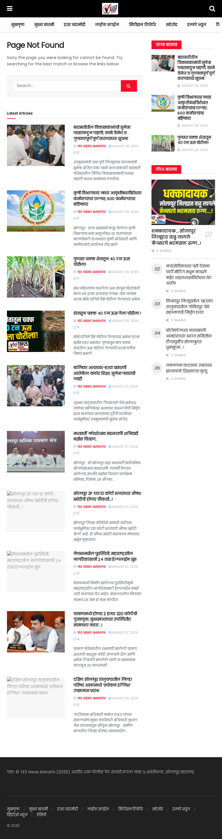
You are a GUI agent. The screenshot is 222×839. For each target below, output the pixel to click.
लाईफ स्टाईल (107, 24)
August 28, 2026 (124, 146)
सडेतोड (171, 24)
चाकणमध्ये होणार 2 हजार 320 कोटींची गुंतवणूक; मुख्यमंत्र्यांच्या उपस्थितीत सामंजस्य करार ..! (105, 619)
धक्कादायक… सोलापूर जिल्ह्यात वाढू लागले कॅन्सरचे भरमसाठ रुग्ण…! (176, 237)
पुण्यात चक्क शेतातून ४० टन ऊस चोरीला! (101, 262)
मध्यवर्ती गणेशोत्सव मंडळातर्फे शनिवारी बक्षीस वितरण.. (105, 436)
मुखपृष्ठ (18, 24)
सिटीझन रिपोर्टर (142, 24)
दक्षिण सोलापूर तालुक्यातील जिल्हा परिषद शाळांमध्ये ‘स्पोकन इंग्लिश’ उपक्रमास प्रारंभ (102, 685)
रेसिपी (41, 815)
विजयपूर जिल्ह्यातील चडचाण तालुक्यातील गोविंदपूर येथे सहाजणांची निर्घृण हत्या (189, 306)
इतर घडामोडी (74, 24)
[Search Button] (129, 86)
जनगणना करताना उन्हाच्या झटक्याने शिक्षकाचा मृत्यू (189, 368)
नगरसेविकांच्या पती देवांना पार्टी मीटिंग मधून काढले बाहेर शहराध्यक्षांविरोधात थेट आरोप (189, 274)
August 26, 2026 (124, 698)
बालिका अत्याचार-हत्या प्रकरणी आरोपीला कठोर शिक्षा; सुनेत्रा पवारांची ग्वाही (104, 373)
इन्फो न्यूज (196, 24)
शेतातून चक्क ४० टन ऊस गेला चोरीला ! (107, 313)
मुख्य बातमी (44, 24)
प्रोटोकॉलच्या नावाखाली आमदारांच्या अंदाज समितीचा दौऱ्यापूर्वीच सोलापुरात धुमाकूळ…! (189, 338)
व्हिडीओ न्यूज (17, 815)
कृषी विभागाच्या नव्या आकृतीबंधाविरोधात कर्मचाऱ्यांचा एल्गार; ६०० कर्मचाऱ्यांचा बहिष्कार (107, 198)
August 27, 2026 (124, 386)
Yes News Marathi (91, 146)
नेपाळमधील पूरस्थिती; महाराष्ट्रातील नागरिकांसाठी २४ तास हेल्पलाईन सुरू (105, 556)
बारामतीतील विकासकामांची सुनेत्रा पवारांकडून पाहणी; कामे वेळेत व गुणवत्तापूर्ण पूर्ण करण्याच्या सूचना (101, 132)
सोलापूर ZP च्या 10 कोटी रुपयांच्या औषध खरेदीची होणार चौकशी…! (106, 496)
